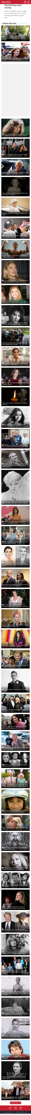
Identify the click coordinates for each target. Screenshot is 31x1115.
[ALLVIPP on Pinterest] (20, 1108)
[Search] (25, 2)
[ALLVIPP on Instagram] (15, 1108)
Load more (15, 1103)
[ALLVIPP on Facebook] (10, 1108)
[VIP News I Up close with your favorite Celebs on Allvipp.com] (12, 2)
